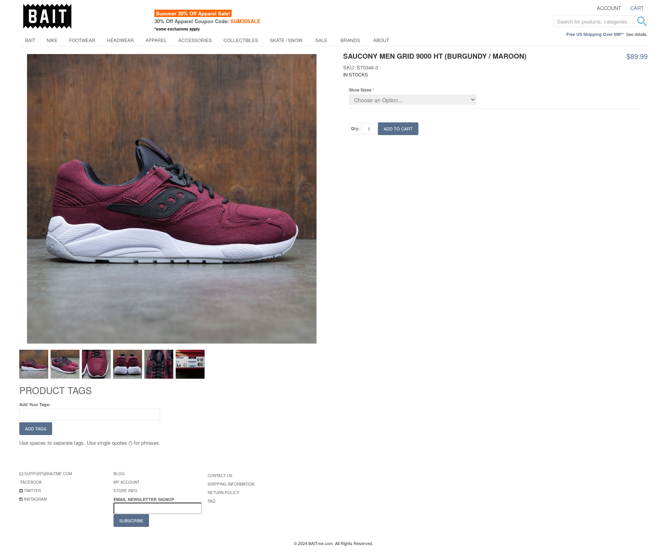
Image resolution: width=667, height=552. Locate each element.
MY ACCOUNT (126, 482)
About (381, 40)
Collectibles (240, 40)
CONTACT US (220, 475)
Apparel (156, 40)
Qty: (355, 128)
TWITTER (32, 490)
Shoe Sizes (360, 90)
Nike (52, 40)
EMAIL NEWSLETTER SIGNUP (144, 499)
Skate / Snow (286, 40)
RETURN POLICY (223, 492)
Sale (321, 40)
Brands (350, 40)
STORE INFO (125, 490)
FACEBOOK (31, 482)
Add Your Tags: (35, 404)
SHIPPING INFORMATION (231, 484)
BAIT (30, 40)
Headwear (120, 40)
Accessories (195, 40)
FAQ (211, 501)
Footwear (82, 40)
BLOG (119, 473)
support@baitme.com (48, 473)
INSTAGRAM (35, 499)
